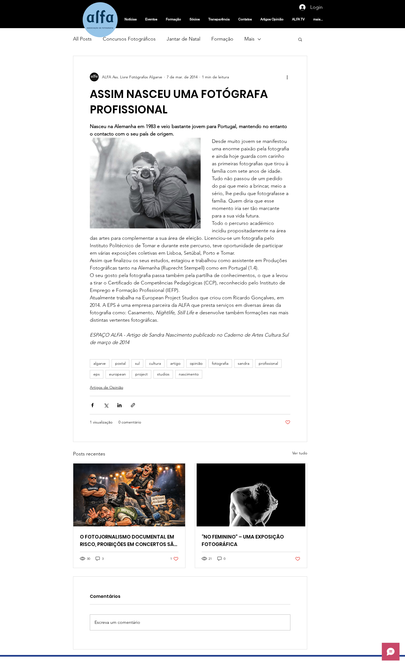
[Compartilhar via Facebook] (92, 405)
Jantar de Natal (183, 39)
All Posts (82, 39)
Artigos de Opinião (106, 387)
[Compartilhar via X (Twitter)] (106, 405)
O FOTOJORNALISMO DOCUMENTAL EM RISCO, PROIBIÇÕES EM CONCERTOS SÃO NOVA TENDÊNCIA (129, 540)
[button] (300, 39)
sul (137, 363)
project (141, 374)
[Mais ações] (287, 77)
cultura (155, 363)
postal (120, 363)
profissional (268, 363)
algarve (99, 363)
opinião (196, 363)
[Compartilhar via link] (133, 405)
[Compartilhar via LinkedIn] (119, 405)
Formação (222, 39)
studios (163, 374)
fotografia (220, 363)
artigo (175, 363)
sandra (243, 363)
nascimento (189, 374)
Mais (249, 39)
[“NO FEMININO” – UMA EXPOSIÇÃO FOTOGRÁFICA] (251, 494)
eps (96, 374)
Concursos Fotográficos (129, 39)
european (117, 374)
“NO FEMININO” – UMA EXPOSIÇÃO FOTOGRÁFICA (243, 540)
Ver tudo (299, 453)
